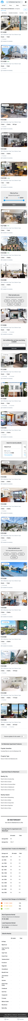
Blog (6, 1014)
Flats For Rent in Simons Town (7, 789)
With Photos (4, 12)
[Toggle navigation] (25, 2)
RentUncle (2, 2)
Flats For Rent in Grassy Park (7, 802)
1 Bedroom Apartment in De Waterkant (14, 182)
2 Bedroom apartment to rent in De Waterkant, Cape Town (14, 124)
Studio (7, 300)
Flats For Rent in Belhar (6, 800)
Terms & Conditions (22, 1014)
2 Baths (14, 554)
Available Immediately (13, 12)
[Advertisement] (14, 88)
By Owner (21, 12)
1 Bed (14, 300)
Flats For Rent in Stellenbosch (7, 787)
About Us (9, 1014)
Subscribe (14, 348)
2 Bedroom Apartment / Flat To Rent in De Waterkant (14, 669)
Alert (7, 1019)
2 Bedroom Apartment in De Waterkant (14, 153)
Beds (17, 5)
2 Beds (20, 300)
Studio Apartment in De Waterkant (14, 36)
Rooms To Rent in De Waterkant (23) (9, 758)
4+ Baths (14, 557)
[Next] (25, 23)
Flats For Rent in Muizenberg (7, 797)
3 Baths (21, 554)
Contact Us (14, 1014)
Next (25, 451)
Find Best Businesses (22, 1016)
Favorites (21, 1019)
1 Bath (6, 554)
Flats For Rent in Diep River (7, 805)
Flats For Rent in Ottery (6, 808)
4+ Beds (17, 304)
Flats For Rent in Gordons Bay (7, 779)
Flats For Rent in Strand (6, 781)
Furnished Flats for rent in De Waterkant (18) (11, 751)
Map (25, 9)
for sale (4, 10)
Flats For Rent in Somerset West (8, 784)
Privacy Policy (6, 1016)
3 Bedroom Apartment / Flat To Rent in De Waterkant (14, 723)
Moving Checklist (13, 1016)
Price (10, 5)
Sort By (3, 5)
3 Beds (10, 304)
